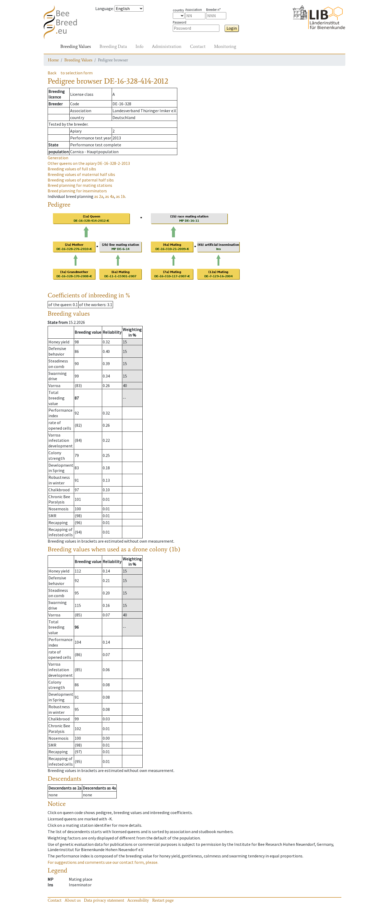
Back (52, 72)
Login (232, 28)
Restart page (163, 900)
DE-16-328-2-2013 (89, 163)
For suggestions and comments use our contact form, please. (103, 862)
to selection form (77, 72)
